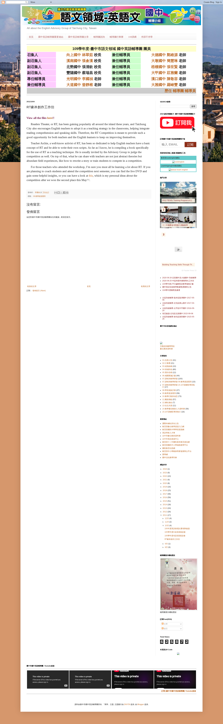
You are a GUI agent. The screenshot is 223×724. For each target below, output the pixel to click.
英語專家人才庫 (168, 433)
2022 (165, 476)
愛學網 (165, 454)
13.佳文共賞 (167, 406)
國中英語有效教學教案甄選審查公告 (176, 287)
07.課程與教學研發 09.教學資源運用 (177, 382)
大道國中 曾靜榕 (79, 85)
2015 (165, 501)
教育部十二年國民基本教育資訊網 (176, 442)
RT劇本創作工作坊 (172, 539)
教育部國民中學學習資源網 (173, 430)
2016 (165, 497)
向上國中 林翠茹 (79, 55)
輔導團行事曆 (116, 37)
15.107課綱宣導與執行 (171, 412)
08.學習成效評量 (169, 390)
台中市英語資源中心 (170, 439)
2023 (165, 473)
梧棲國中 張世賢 (164, 67)
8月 (166, 547)
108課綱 (132, 37)
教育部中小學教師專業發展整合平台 (176, 451)
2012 (165, 512)
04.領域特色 (167, 369)
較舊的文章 (145, 286)
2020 (165, 483)
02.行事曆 (166, 363)
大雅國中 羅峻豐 (164, 85)
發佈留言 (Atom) (39, 291)
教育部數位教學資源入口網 (173, 426)
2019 (165, 487)
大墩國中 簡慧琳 (164, 61)
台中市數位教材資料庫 (171, 436)
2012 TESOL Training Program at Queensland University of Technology (191, 200)
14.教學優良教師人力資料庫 (173, 409)
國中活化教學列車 (169, 457)
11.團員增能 (167, 399)
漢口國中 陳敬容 (164, 79)
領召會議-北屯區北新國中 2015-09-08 (177, 313)
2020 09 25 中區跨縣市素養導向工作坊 (178, 281)
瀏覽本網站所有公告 (170, 423)
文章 (166, 624)
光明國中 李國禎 (79, 79)
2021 (165, 480)
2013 (165, 508)
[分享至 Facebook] (64, 192)
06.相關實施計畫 (169, 376)
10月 (167, 525)
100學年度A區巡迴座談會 (175, 536)
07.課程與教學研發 (170, 379)
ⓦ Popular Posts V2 (189, 270)
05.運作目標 (167, 372)
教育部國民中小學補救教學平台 (175, 445)
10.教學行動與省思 (170, 396)
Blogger (140, 704)
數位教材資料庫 (166, 349)
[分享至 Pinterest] (67, 192)
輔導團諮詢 (99, 37)
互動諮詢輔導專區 (167, 346)
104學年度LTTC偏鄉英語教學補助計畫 (178, 284)
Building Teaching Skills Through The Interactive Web (184, 265)
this (91, 175)
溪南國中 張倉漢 (79, 61)
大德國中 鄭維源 (164, 55)
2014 (165, 505)
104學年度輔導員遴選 (171, 290)
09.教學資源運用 (39, 196)
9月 (166, 544)
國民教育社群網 (168, 448)
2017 (165, 494)
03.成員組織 (167, 366)
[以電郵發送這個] (55, 192)
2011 (165, 515)
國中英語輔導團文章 (78, 37)
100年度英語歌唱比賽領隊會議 (177, 529)
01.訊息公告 (167, 360)
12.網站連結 (167, 402)
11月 (167, 522)
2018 (165, 490)
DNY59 (127, 704)
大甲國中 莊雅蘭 (164, 73)
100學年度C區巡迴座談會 (175, 532)
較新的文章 (31, 286)
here (49, 118)
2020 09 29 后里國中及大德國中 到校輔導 (179, 278)
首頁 (31, 37)
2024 (165, 469)
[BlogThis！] (58, 192)
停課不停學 (147, 37)
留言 (166, 629)
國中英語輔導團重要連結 (50, 37)
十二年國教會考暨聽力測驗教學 (175, 225)
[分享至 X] (61, 192)
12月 (167, 518)
